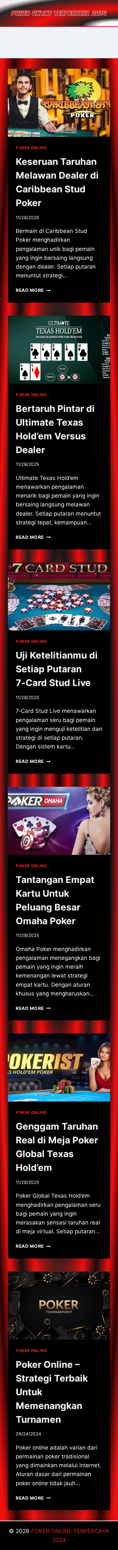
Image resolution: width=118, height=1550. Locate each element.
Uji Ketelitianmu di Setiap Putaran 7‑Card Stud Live (57, 669)
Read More (33, 290)
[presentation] (59, 103)
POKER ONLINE (31, 147)
